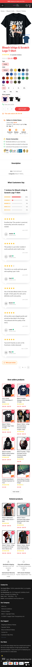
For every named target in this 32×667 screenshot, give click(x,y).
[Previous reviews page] (19, 367)
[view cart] (29, 5)
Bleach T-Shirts (21, 11)
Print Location (6, 94)
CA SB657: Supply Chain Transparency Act (12, 616)
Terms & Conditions (6, 609)
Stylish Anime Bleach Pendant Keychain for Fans (8, 480)
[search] (27, 5)
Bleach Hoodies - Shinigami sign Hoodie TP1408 (23, 400)
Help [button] (29, 664)
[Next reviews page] (28, 367)
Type (3, 61)
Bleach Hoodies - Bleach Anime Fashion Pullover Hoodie (8, 453)
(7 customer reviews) (16, 55)
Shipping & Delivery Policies (8, 624)
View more (16, 491)
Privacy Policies (5, 611)
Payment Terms (5, 627)
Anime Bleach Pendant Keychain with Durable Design (23, 480)
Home (2, 11)
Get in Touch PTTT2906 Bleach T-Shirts (7, 400)
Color (3, 67)
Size (3, 85)
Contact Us (4, 632)
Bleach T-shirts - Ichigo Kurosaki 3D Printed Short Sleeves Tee (8, 546)
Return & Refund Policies (8, 629)
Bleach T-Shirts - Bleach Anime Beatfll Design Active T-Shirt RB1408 (23, 546)
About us (3, 606)
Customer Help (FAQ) (7, 635)
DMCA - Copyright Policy (8, 614)
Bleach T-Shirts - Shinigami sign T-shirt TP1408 (8, 425)
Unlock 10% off (3, 659)
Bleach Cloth (10, 11)
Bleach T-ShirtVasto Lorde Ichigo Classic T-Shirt (8, 519)
